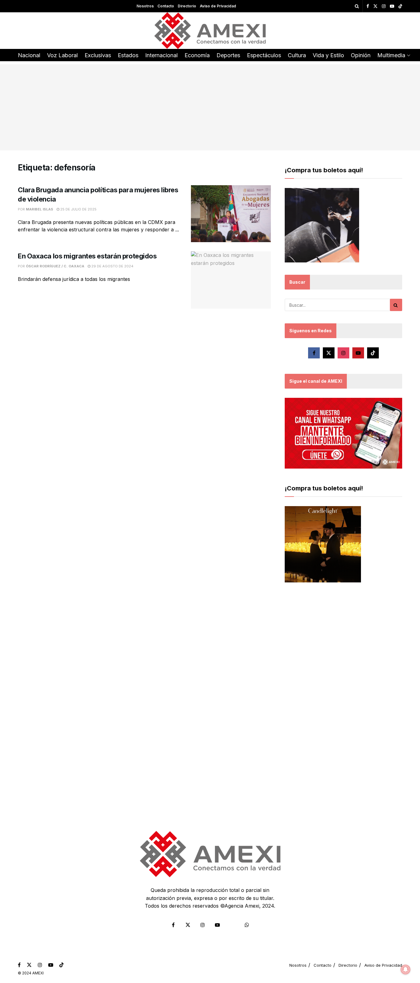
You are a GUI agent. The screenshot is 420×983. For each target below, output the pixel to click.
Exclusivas (98, 55)
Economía (197, 55)
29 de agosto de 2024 (111, 266)
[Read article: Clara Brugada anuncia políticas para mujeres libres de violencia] (231, 213)
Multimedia (391, 55)
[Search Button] (357, 6)
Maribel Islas (39, 209)
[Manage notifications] (405, 969)
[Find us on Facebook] (368, 6)
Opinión (360, 55)
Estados (128, 55)
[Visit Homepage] (210, 30)
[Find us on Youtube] (392, 6)
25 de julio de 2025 (78, 209)
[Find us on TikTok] (400, 6)
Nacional (29, 55)
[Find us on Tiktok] (373, 352)
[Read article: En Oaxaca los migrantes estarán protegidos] (231, 280)
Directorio (187, 6)
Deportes (228, 55)
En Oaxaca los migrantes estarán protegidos (88, 256)
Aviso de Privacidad (218, 6)
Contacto (165, 6)
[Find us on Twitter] (375, 6)
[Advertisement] (210, 107)
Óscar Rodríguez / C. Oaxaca (55, 266)
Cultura (297, 55)
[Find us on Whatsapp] (247, 924)
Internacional (161, 55)
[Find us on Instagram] (384, 6)
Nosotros (145, 6)
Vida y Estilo (328, 55)
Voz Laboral (62, 55)
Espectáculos (264, 55)
